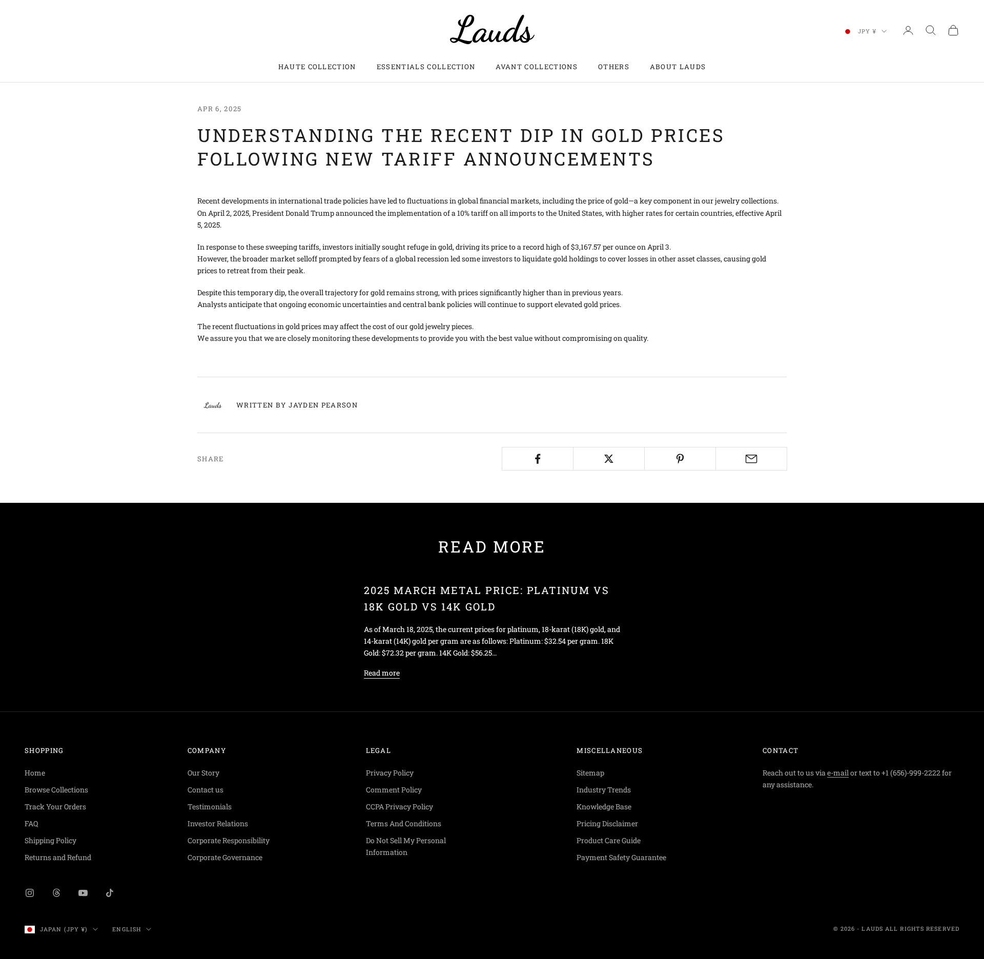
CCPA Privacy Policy (399, 806)
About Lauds (678, 66)
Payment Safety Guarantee (621, 857)
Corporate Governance (225, 857)
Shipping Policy (50, 840)
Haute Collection (317, 66)
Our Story (203, 773)
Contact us (205, 789)
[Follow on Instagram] (30, 893)
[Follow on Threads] (56, 893)
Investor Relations (218, 823)
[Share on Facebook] (537, 458)
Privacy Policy (390, 773)
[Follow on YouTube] (83, 893)
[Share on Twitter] (608, 458)
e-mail (838, 773)
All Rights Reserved (922, 928)
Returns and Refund (58, 857)
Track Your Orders (55, 806)
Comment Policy (394, 789)
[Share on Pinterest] (680, 458)
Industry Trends (604, 789)
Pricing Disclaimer (607, 823)
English (126, 929)
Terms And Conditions (403, 823)
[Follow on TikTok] (110, 893)
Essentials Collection (426, 66)
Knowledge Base (604, 806)
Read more (382, 673)
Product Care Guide (609, 840)
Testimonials (210, 806)
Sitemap (590, 773)
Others (613, 66)
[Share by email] (751, 458)
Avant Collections (536, 66)
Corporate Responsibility (229, 840)
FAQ (31, 823)
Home (35, 773)
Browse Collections (56, 789)
